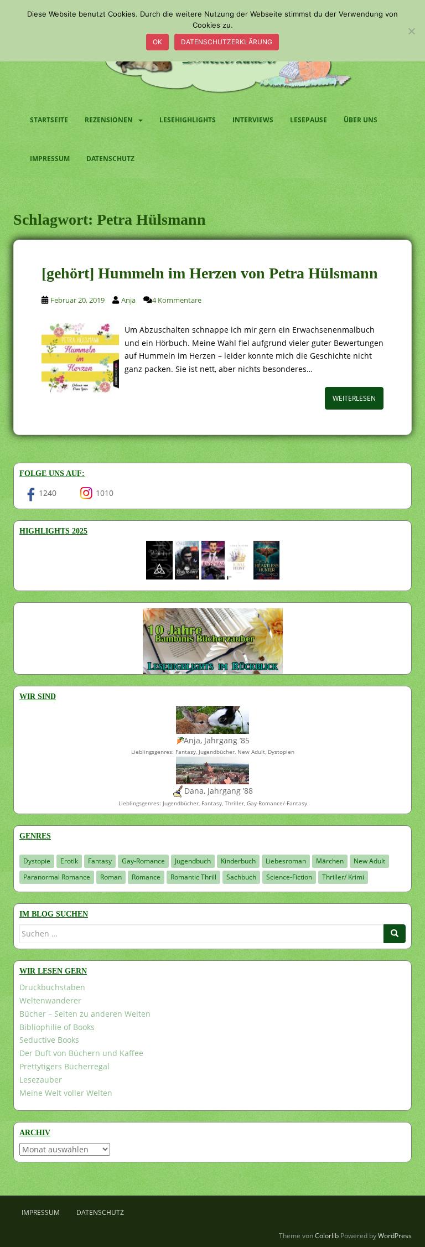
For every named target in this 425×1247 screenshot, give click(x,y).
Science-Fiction (289, 877)
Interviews (252, 120)
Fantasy (100, 861)
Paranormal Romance (56, 877)
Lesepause (308, 120)
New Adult (369, 861)
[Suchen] (394, 933)
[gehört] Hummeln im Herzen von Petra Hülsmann (210, 273)
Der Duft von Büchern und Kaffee (81, 1053)
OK (157, 42)
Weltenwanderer (50, 1000)
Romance (146, 877)
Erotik (69, 861)
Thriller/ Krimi (343, 877)
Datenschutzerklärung (226, 42)
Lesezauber (40, 1079)
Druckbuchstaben (52, 987)
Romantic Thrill (193, 877)
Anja (128, 300)
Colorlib (327, 1235)
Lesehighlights (187, 120)
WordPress (395, 1235)
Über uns (360, 120)
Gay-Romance (143, 861)
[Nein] (411, 31)
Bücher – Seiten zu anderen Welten (85, 1013)
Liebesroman (286, 861)
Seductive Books (49, 1039)
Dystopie (36, 861)
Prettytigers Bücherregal (64, 1066)
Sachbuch (241, 877)
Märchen (330, 861)
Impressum (50, 158)
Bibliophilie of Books (57, 1027)
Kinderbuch (238, 861)
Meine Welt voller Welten (65, 1093)
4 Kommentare (176, 300)
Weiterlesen (354, 398)
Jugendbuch (193, 861)
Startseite (49, 120)
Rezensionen (109, 120)
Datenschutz (110, 158)
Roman (111, 877)
